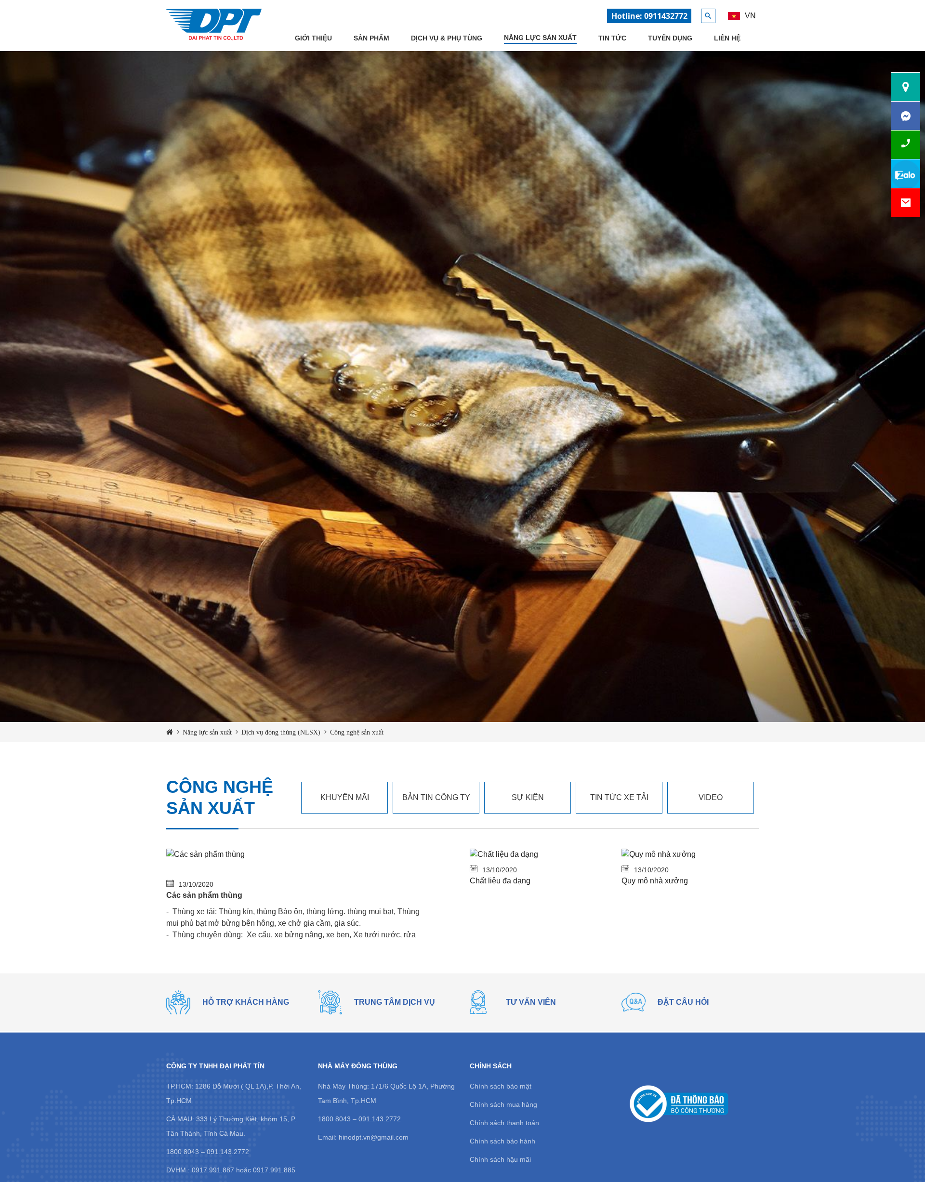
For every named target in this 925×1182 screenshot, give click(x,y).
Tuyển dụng (670, 38)
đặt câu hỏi (683, 1002)
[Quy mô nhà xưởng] (658, 854)
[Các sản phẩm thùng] (205, 854)
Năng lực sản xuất (540, 37)
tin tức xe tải (619, 797)
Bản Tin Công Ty (436, 797)
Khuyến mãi (344, 797)
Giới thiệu (313, 38)
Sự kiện (528, 797)
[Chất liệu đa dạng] (504, 854)
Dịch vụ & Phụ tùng (446, 38)
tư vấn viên (531, 1002)
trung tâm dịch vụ (394, 1002)
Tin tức (612, 38)
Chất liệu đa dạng (500, 881)
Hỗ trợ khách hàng (245, 1002)
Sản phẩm (371, 38)
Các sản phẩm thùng (204, 895)
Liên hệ (727, 38)
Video (711, 797)
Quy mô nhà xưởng (654, 881)
